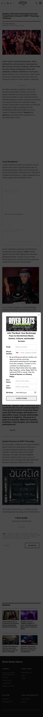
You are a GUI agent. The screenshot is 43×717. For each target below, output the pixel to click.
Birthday (9, 392)
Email (8, 347)
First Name (8, 381)
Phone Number (9, 353)
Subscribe (21, 398)
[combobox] (17, 352)
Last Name (8, 387)
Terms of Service (16, 374)
